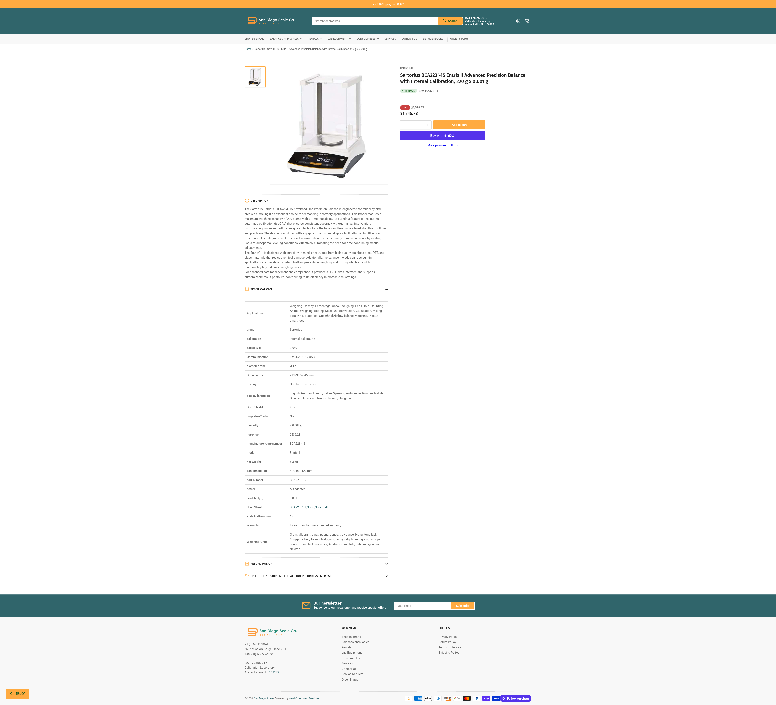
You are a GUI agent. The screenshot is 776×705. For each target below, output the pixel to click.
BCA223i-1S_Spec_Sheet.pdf (309, 507)
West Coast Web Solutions (304, 698)
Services (390, 38)
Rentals (313, 38)
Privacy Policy (448, 637)
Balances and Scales (284, 38)
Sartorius (406, 68)
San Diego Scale (263, 698)
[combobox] (387, 21)
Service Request (434, 38)
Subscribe (462, 606)
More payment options (442, 145)
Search (452, 21)
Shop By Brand (254, 38)
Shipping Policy (449, 652)
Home (248, 49)
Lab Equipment (338, 38)
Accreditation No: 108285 (479, 24)
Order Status (459, 38)
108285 (274, 672)
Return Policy (447, 642)
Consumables (366, 38)
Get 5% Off (17, 694)
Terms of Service (450, 647)
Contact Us (409, 38)
